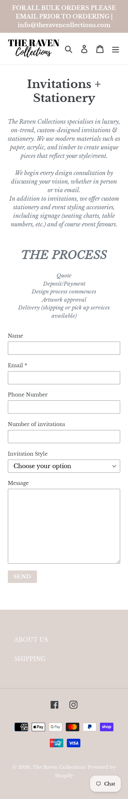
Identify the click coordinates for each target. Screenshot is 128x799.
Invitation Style (28, 454)
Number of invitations (36, 424)
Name (15, 336)
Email (17, 365)
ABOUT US (31, 639)
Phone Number (28, 394)
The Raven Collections (59, 767)
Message (18, 483)
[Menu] (115, 49)
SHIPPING (30, 658)
